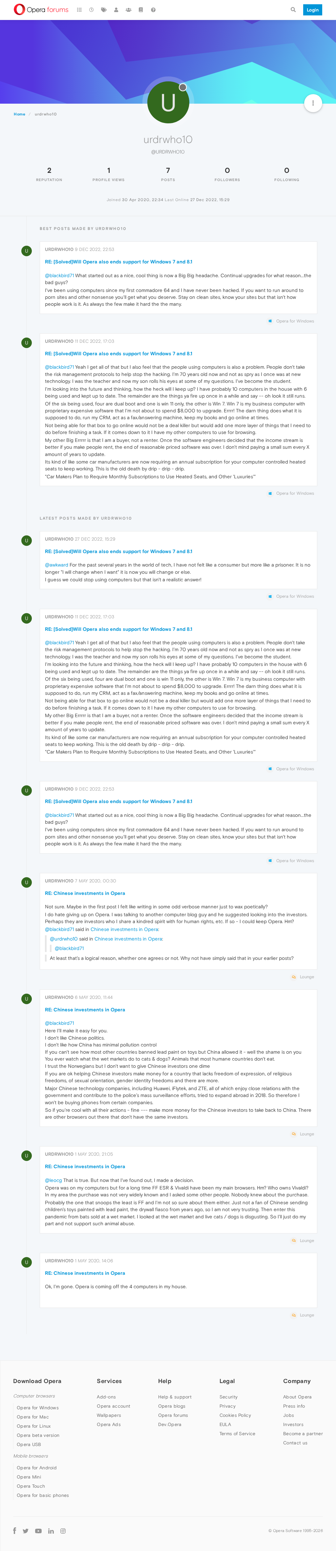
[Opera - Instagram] (63, 1530)
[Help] (153, 10)
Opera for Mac (33, 1416)
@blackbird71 (59, 275)
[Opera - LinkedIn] (51, 1530)
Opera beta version (38, 1435)
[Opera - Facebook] (14, 1530)
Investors (293, 1424)
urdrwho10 (59, 249)
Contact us (295, 1442)
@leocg (53, 1180)
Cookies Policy (235, 1415)
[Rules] (141, 10)
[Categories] (79, 10)
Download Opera (37, 1380)
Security (229, 1396)
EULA (225, 1424)
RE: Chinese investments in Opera (85, 893)
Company (297, 1380)
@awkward (56, 565)
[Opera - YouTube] (38, 1530)
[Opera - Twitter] (25, 1530)
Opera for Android (37, 1467)
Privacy (228, 1406)
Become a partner (303, 1433)
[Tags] (104, 10)
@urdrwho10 (64, 938)
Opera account (113, 1406)
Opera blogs (171, 1406)
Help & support (175, 1396)
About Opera (297, 1396)
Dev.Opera (170, 1424)
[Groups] (128, 10)
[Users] (116, 10)
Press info (294, 1406)
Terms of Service (238, 1433)
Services (109, 1380)
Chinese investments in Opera (124, 929)
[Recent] (92, 10)
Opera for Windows (38, 1407)
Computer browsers (34, 1396)
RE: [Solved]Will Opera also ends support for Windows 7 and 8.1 (118, 261)
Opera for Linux (34, 1426)
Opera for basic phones (43, 1495)
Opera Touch (31, 1486)
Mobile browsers (30, 1456)
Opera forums (173, 1415)
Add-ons (106, 1396)
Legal (227, 1380)
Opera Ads (109, 1424)
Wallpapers (109, 1415)
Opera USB (29, 1444)
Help (164, 1380)
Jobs (288, 1415)
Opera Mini (29, 1476)
